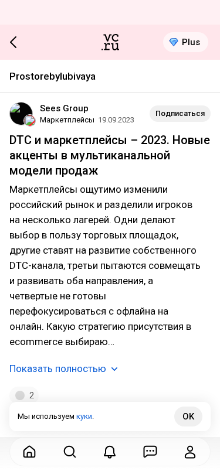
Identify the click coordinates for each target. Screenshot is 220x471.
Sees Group (64, 108)
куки (84, 416)
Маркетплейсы (67, 119)
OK (188, 416)
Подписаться (180, 113)
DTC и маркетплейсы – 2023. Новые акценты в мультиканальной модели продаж (109, 155)
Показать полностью (57, 368)
